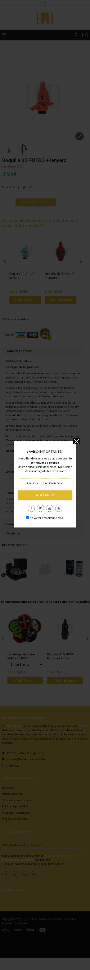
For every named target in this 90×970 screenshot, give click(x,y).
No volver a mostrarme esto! (47, 518)
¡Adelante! (45, 495)
